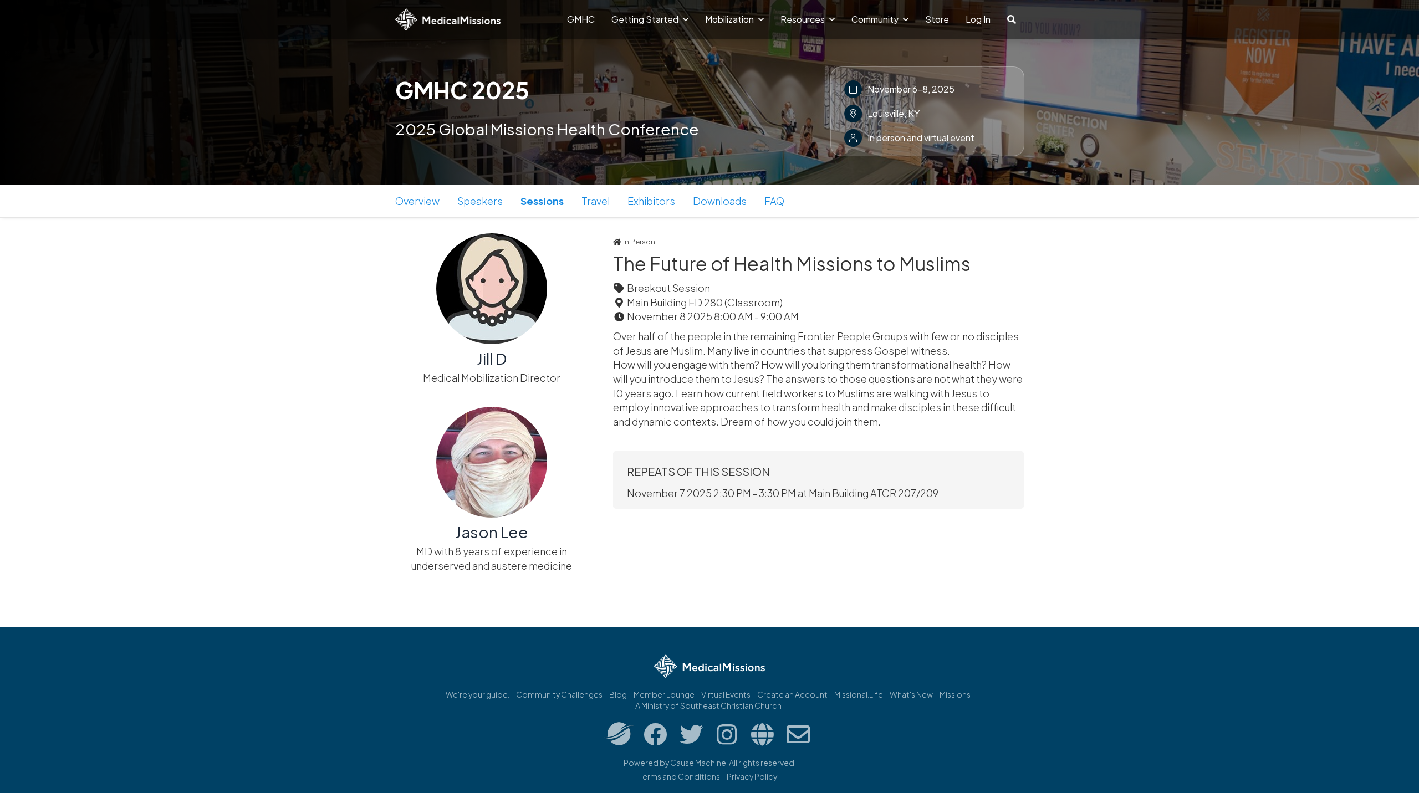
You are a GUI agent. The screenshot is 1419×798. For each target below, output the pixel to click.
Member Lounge (664, 694)
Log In (978, 19)
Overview (417, 201)
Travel (595, 201)
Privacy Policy (752, 776)
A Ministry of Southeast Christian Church (708, 705)
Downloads (720, 201)
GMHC (581, 19)
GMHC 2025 (462, 89)
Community (875, 19)
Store (937, 19)
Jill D (492, 358)
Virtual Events (726, 694)
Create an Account (792, 694)
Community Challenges (559, 694)
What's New (911, 694)
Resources (803, 19)
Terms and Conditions (679, 776)
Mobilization (730, 19)
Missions (955, 694)
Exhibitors (651, 201)
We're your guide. (477, 694)
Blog (618, 694)
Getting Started (645, 19)
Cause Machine (698, 763)
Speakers (480, 201)
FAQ (774, 201)
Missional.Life (858, 694)
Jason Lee (491, 531)
